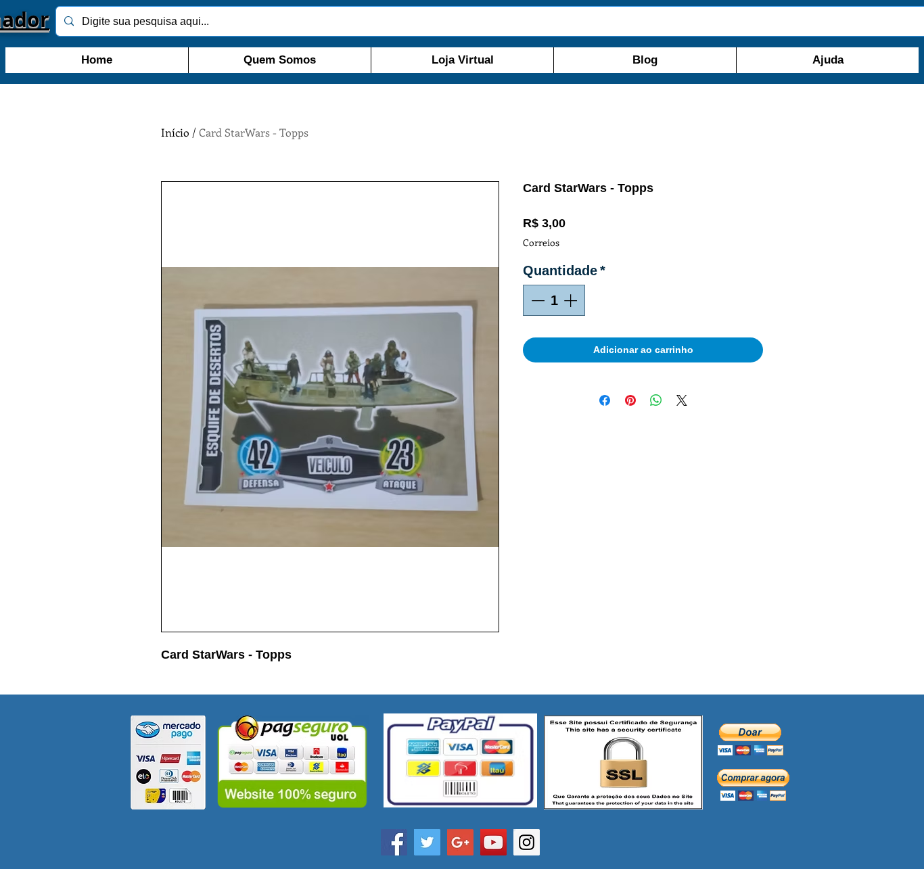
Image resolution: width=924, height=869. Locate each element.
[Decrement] (536, 300)
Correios (541, 242)
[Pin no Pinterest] (630, 400)
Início (175, 132)
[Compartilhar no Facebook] (605, 400)
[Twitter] (427, 842)
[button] (750, 739)
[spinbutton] (554, 300)
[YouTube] (493, 842)
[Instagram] (526, 842)
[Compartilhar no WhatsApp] (656, 400)
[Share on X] (682, 400)
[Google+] (460, 842)
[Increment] (571, 300)
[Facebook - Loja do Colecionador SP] (394, 842)
